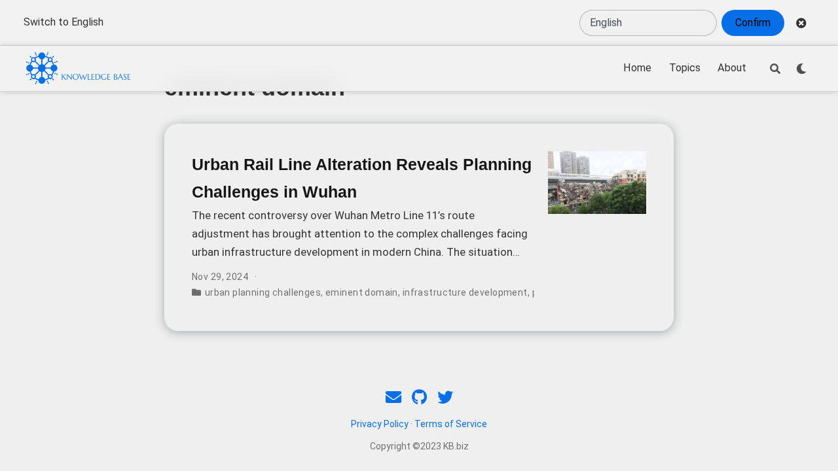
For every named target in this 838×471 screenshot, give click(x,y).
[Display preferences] (801, 69)
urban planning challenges (263, 292)
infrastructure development (465, 292)
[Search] (775, 69)
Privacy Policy (380, 424)
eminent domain (361, 292)
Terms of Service (450, 424)
